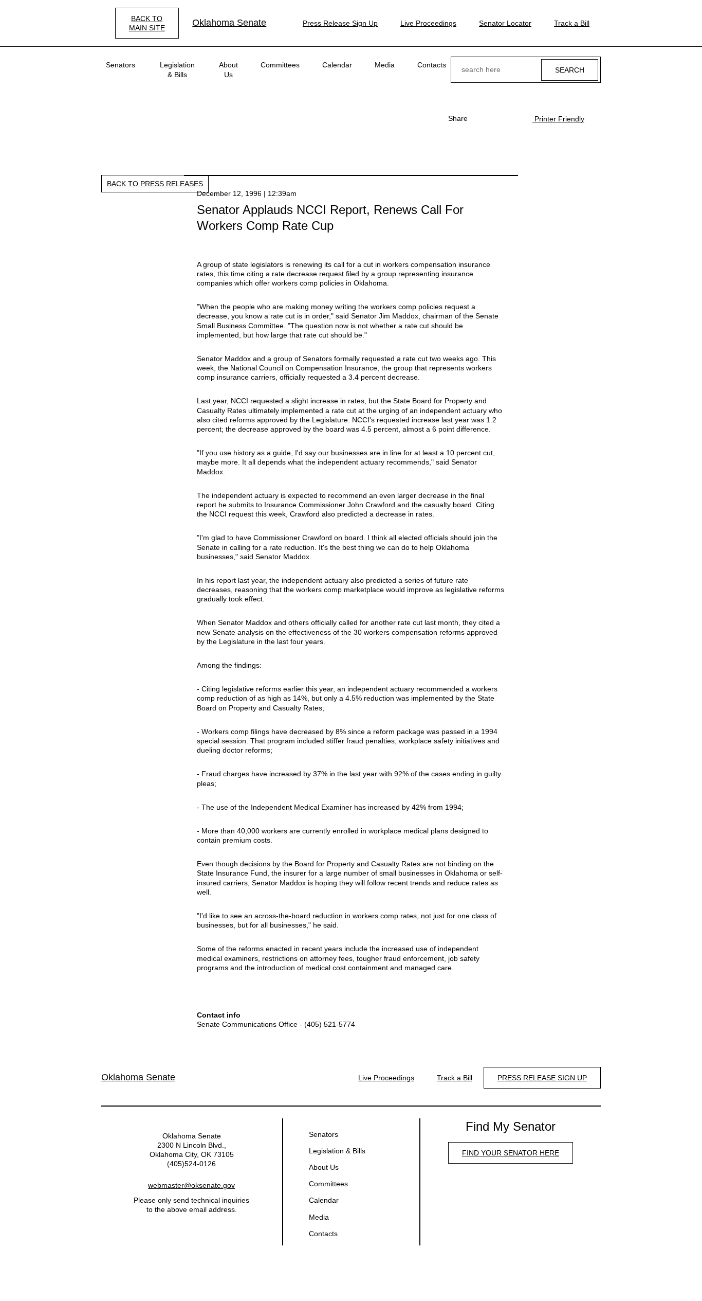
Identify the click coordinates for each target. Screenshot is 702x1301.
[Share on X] (497, 118)
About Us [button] (228, 69)
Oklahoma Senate (229, 22)
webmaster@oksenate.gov (191, 1185)
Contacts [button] (431, 65)
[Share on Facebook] (481, 118)
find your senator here (510, 1153)
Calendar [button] (337, 65)
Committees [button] (280, 65)
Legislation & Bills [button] (177, 69)
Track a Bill (571, 23)
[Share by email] (514, 118)
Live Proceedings (428, 23)
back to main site (147, 23)
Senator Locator (505, 23)
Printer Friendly (558, 119)
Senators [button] (120, 65)
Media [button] (385, 65)
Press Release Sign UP (542, 1078)
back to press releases (155, 184)
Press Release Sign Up (340, 23)
